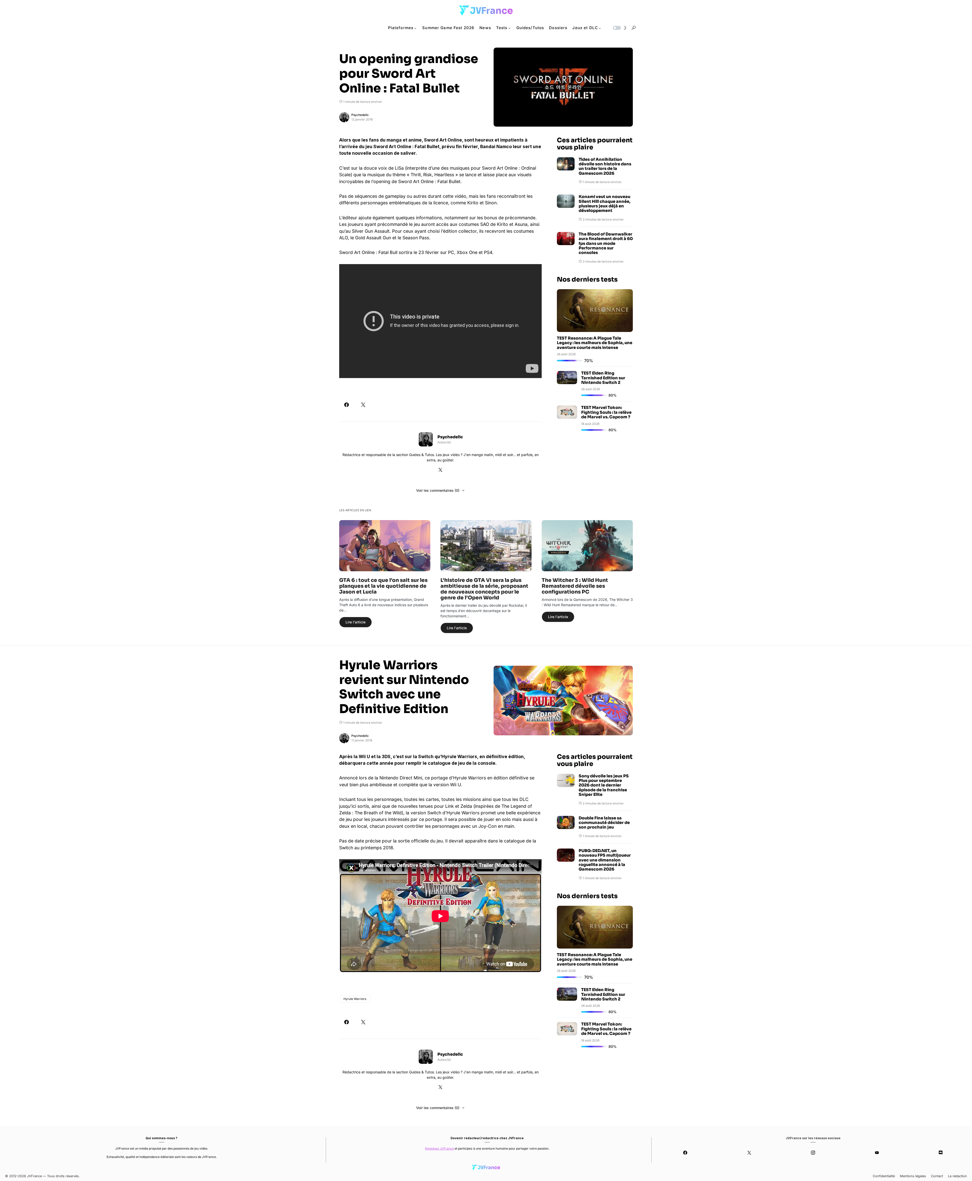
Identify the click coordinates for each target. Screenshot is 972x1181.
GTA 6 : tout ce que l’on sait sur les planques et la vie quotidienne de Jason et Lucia (383, 586)
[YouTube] (877, 1153)
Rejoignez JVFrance (439, 1148)
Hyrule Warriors (354, 999)
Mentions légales (913, 1176)
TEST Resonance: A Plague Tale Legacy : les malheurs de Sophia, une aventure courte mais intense (594, 343)
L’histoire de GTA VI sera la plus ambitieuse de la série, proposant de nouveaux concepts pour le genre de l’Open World (484, 589)
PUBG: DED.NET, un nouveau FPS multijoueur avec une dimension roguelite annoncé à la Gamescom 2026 (605, 860)
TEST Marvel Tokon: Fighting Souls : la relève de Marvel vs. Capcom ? (606, 412)
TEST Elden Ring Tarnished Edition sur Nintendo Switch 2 (603, 377)
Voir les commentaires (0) (437, 490)
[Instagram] (813, 1153)
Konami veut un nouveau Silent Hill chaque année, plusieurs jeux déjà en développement (604, 203)
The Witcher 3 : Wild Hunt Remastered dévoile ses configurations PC (575, 586)
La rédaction (957, 1176)
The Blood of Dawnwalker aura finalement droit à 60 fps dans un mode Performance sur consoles (606, 243)
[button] (619, 28)
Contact (937, 1176)
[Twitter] (749, 1153)
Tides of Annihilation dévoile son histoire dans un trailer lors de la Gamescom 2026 (605, 166)
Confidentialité (884, 1176)
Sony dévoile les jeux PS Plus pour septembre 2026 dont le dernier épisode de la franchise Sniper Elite (604, 785)
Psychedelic (360, 115)
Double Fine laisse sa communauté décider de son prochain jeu (604, 823)
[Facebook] (685, 1153)
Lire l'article (356, 622)
